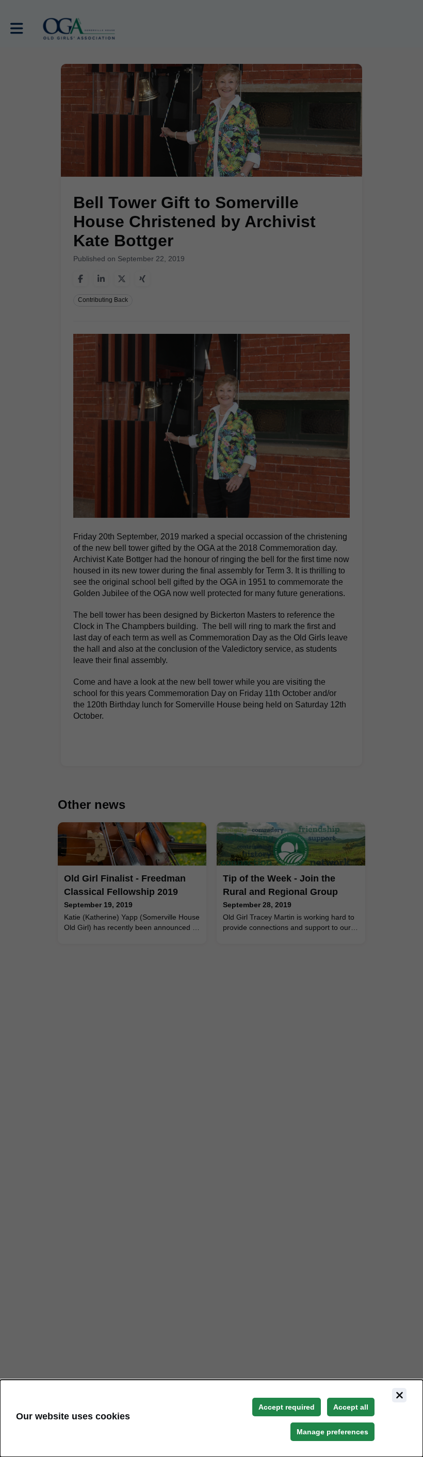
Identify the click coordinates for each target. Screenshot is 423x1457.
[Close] (399, 1395)
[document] (211, 1418)
